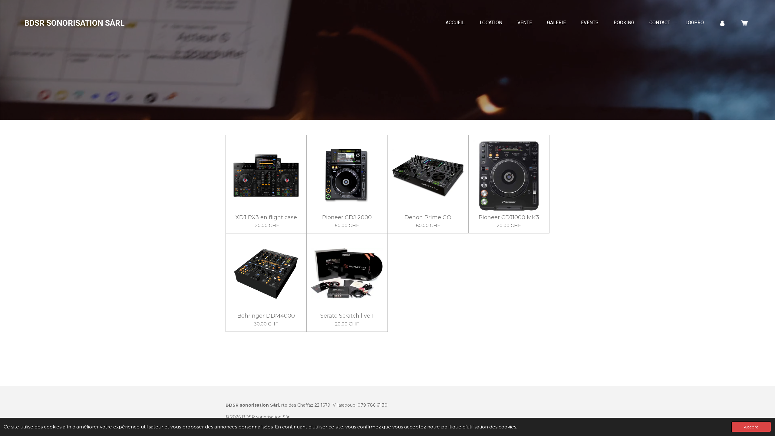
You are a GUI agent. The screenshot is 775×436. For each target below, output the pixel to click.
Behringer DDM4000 (266, 316)
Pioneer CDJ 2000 (347, 217)
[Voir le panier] (744, 23)
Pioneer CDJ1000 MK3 (509, 217)
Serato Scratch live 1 (347, 316)
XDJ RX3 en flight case (266, 217)
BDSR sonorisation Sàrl (74, 23)
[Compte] (722, 23)
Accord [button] (751, 426)
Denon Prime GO (427, 217)
